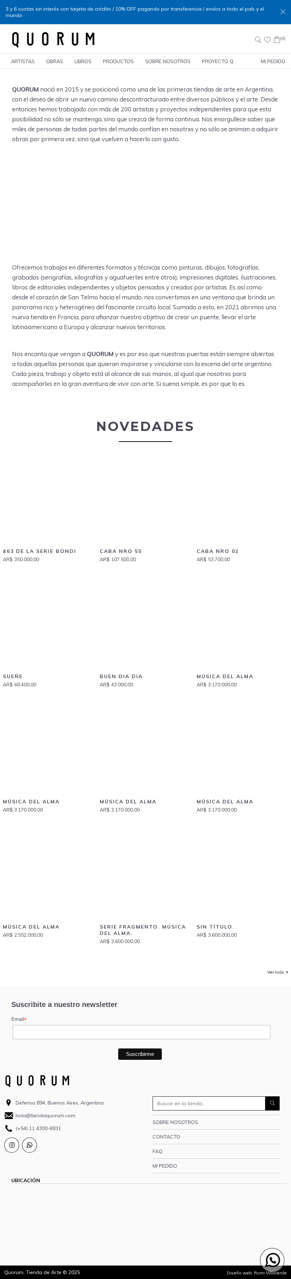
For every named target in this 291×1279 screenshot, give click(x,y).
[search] (272, 1103)
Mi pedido (165, 1166)
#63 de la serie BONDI (39, 551)
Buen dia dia (121, 676)
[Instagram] (11, 1145)
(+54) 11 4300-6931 (38, 1128)
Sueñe (13, 676)
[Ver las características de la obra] (48, 499)
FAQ (158, 1151)
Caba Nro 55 (121, 551)
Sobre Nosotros (168, 61)
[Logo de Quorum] (53, 40)
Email (19, 1019)
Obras (54, 61)
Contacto (166, 1137)
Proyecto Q (218, 61)
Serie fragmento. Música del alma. (143, 930)
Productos (118, 61)
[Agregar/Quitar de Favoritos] (85, 462)
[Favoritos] (267, 39)
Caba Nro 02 (218, 551)
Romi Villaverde (270, 1272)
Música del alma (225, 676)
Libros (83, 61)
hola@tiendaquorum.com (46, 1115)
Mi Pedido (273, 61)
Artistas (23, 61)
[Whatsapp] (29, 1145)
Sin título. (216, 927)
